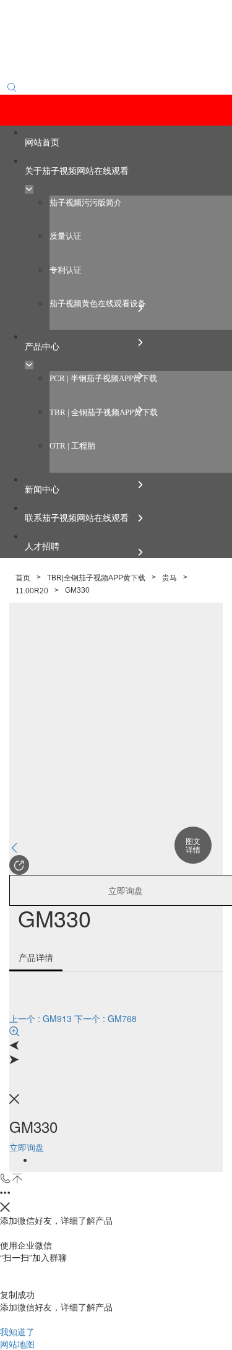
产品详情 (36, 957)
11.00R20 (31, 591)
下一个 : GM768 (105, 1018)
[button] (19, 865)
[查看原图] (116, 1032)
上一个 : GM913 (40, 1018)
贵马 (169, 578)
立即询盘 (26, 1147)
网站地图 (17, 1344)
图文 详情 (193, 844)
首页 (22, 578)
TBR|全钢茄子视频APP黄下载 (96, 578)
